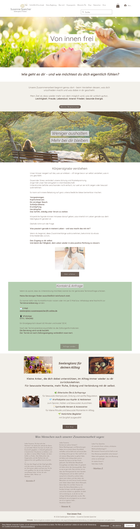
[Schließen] (137, 525)
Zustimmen (129, 525)
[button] (118, 5)
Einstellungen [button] (104, 525)
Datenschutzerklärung (27, 526)
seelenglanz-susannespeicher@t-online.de (38, 311)
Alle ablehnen (117, 525)
